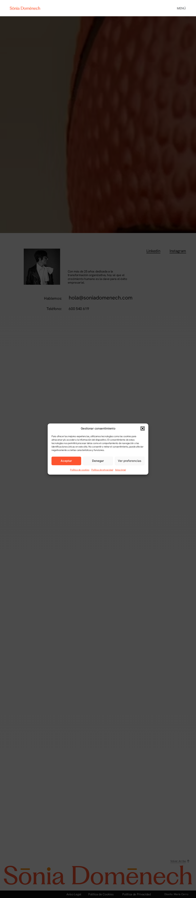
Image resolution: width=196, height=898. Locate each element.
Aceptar (66, 461)
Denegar (98, 461)
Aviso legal (120, 469)
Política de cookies (79, 469)
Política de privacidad (102, 469)
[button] (143, 428)
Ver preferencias (129, 461)
